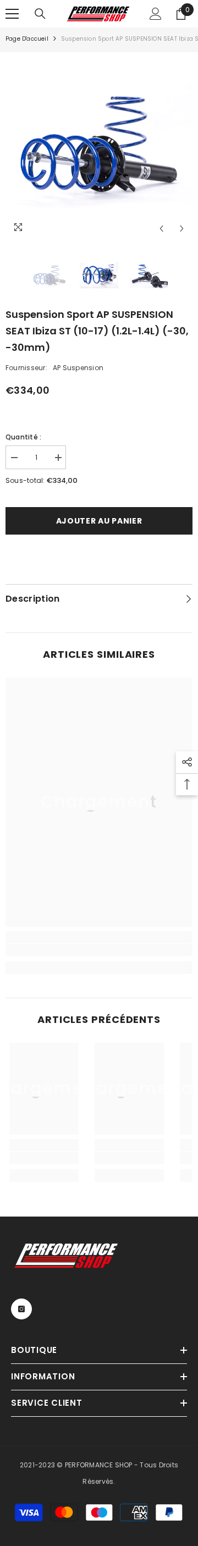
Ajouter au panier (99, 520)
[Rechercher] (40, 13)
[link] (99, 950)
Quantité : (23, 437)
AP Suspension (78, 367)
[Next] (181, 228)
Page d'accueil (27, 39)
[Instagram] (21, 1309)
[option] (99, 145)
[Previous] (161, 228)
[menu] (12, 13)
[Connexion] (156, 14)
